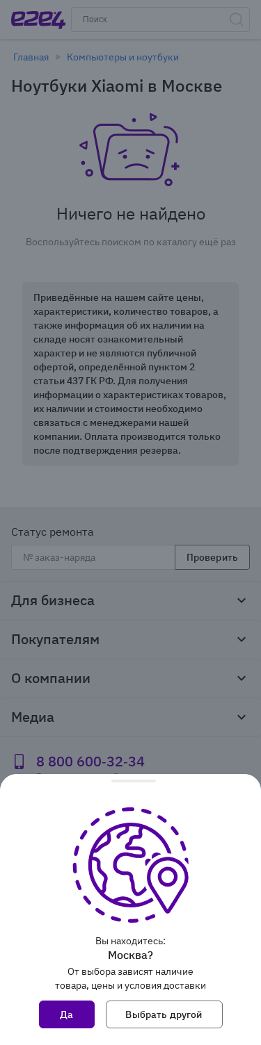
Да (66, 1014)
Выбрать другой (163, 1014)
